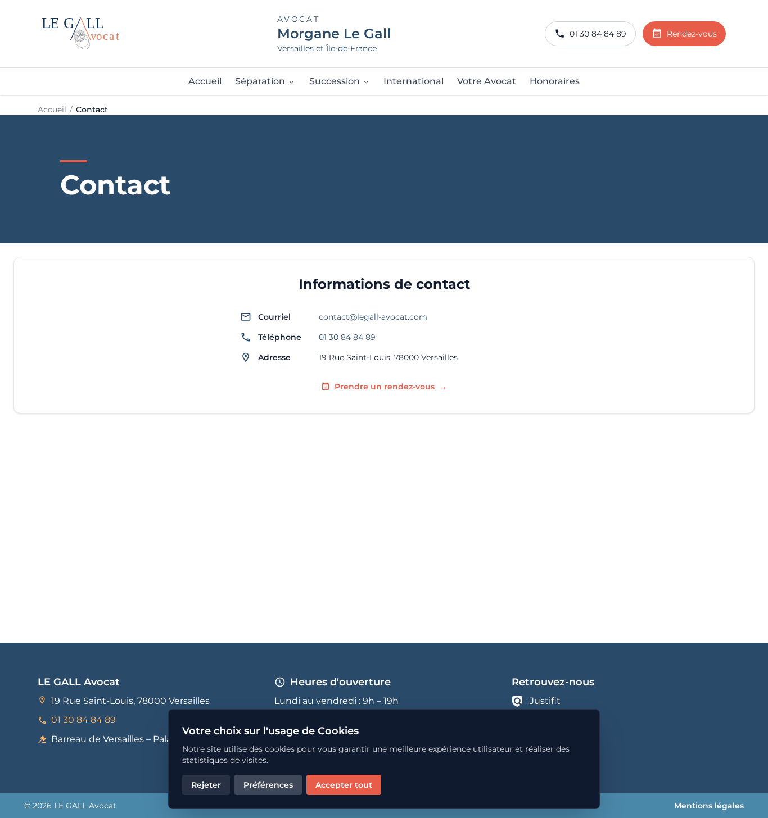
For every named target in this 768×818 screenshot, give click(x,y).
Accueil (52, 109)
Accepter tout (343, 785)
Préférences (268, 785)
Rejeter (206, 785)
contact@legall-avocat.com (373, 317)
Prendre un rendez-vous (391, 386)
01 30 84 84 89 (347, 337)
